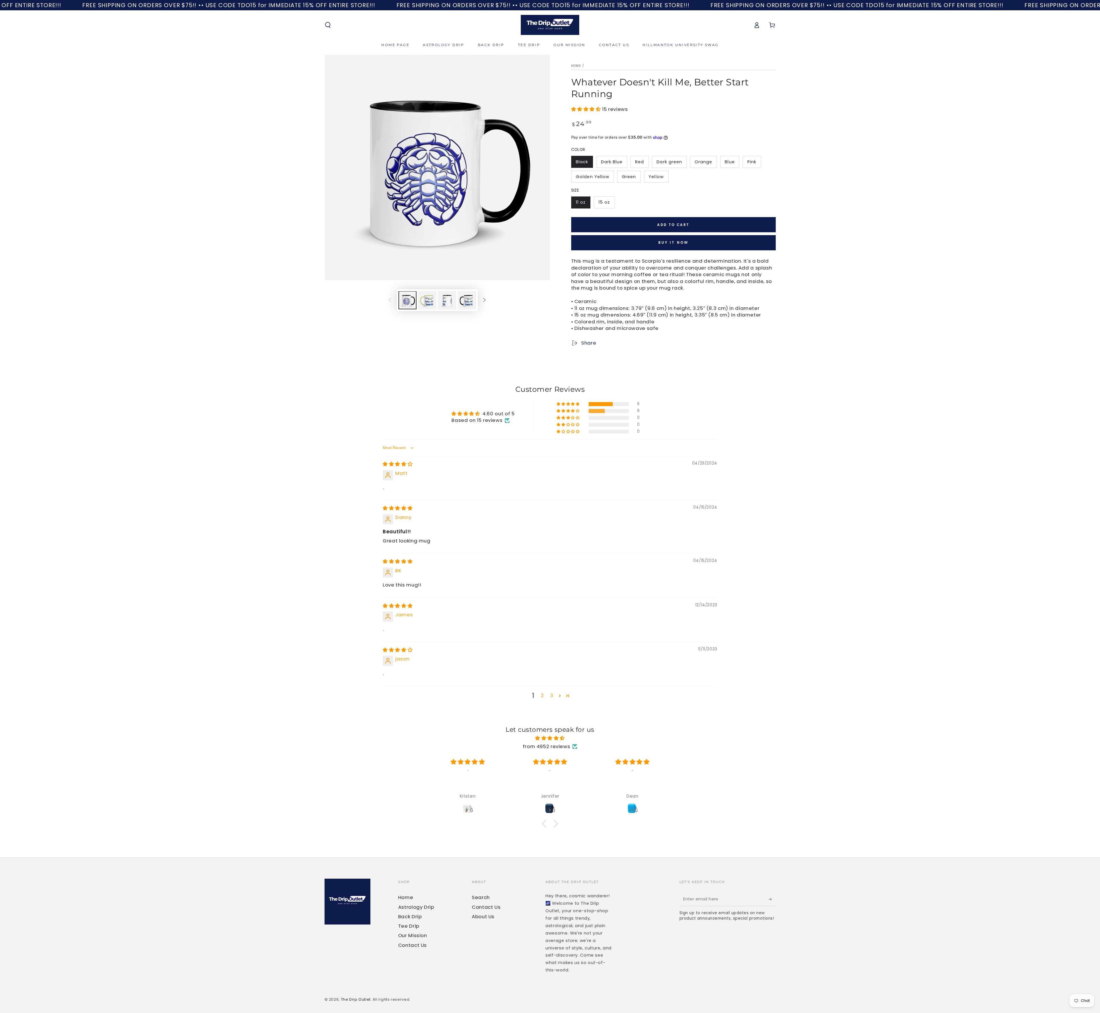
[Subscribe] (772, 899)
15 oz (604, 202)
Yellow (656, 177)
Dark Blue (611, 162)
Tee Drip (408, 925)
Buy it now (673, 242)
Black (582, 162)
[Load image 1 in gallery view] (407, 300)
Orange (703, 162)
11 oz (581, 202)
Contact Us (412, 945)
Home (576, 66)
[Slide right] (484, 300)
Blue (729, 162)
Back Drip (410, 916)
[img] (397, 464)
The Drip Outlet (356, 999)
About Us (483, 916)
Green (629, 177)
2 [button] (542, 695)
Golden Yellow (592, 177)
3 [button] (551, 695)
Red (639, 162)
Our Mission (412, 935)
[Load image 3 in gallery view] (447, 300)
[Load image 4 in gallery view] (467, 300)
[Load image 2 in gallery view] (427, 300)
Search (481, 897)
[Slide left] (389, 300)
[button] (328, 25)
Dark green (669, 162)
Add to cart (673, 224)
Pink (751, 162)
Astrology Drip (416, 907)
